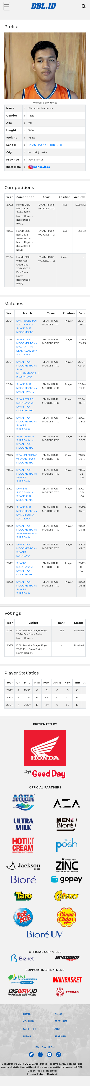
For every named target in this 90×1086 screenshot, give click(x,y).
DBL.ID (29, 1063)
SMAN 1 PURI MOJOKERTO (45, 144)
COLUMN (28, 1021)
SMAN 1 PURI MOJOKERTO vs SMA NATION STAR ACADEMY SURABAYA (26, 347)
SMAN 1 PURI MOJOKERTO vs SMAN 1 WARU (26, 388)
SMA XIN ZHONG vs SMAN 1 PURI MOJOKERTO (26, 458)
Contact (52, 1074)
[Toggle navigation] (6, 6)
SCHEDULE (29, 1028)
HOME (27, 1013)
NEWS (27, 1036)
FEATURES (60, 1021)
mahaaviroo (41, 166)
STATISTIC (60, 1036)
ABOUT (58, 1028)
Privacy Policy (36, 1074)
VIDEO (58, 1013)
